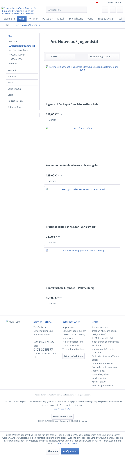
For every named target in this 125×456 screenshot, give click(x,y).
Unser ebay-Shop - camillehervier (100, 376)
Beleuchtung (14, 88)
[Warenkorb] (120, 10)
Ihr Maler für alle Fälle (102, 338)
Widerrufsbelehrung (72, 341)
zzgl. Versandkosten (62, 409)
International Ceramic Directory (102, 351)
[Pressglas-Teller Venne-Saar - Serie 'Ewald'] (82, 206)
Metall (11, 82)
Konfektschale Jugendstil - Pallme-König (70, 288)
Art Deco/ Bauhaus (18, 50)
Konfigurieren (70, 451)
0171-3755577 (43, 350)
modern (13, 63)
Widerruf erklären (73, 356)
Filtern (53, 56)
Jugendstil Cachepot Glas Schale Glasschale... (73, 104)
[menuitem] (66, 11)
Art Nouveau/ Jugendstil (22, 45)
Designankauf (98, 334)
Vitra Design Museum (102, 385)
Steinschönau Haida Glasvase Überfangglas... (73, 165)
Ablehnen (53, 451)
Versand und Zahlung (73, 349)
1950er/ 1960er (17, 54)
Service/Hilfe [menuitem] (114, 2)
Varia (10, 94)
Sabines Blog (14, 107)
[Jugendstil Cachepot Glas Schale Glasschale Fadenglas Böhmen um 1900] (82, 83)
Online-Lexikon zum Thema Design (105, 358)
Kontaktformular (70, 345)
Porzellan (12, 76)
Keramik (12, 70)
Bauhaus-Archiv (99, 327)
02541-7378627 (44, 342)
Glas (10, 36)
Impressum (68, 338)
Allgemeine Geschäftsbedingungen (74, 329)
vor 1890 (13, 41)
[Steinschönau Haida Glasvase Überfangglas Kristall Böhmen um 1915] (82, 145)
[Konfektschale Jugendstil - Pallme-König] (82, 267)
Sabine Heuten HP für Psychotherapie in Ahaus (104, 365)
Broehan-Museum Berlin (104, 330)
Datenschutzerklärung (73, 334)
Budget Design (15, 100)
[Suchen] (84, 10)
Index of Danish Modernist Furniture (105, 343)
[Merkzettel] (105, 10)
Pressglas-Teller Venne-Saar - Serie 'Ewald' (71, 226)
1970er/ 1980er (17, 59)
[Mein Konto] (113, 10)
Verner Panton (98, 381)
